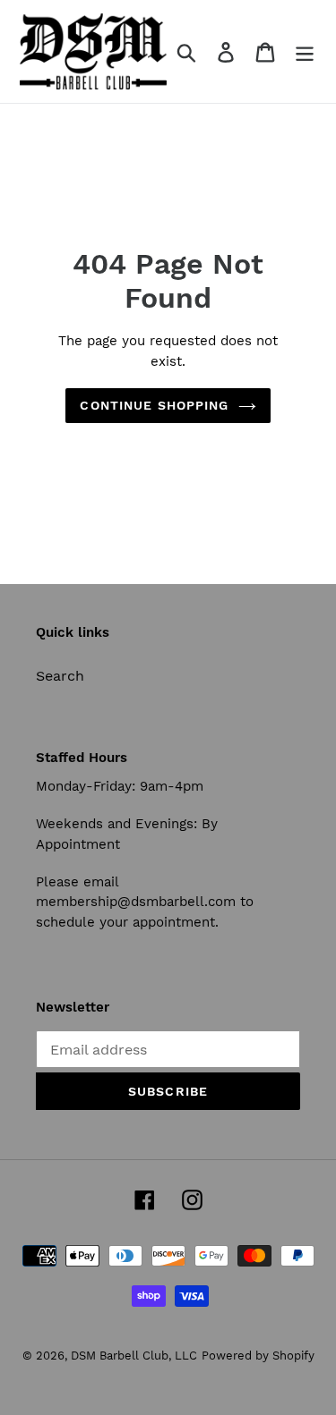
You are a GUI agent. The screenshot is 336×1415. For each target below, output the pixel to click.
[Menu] (304, 51)
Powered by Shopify (258, 1355)
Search (60, 675)
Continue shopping (154, 405)
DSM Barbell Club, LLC (134, 1355)
